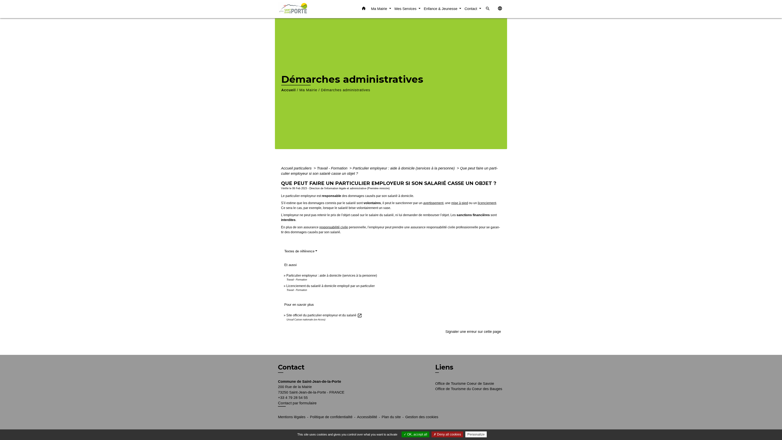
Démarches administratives (345, 90)
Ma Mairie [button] (379, 9)
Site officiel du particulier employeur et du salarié (324, 315)
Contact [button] (471, 9)
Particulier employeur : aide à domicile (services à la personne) (404, 168)
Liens (444, 367)
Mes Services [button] (405, 9)
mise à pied (459, 203)
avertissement (433, 203)
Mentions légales (291, 417)
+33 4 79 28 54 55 (293, 398)
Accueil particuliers (297, 168)
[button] (363, 9)
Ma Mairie (308, 90)
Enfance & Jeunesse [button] (441, 9)
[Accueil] (303, 9)
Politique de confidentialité (331, 417)
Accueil (288, 90)
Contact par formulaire (297, 403)
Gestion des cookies (421, 417)
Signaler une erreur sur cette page (473, 332)
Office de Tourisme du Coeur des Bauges (468, 389)
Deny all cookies (448, 434)
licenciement (487, 203)
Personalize (476, 434)
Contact (291, 367)
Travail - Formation (332, 168)
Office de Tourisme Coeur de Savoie (464, 384)
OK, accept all (416, 434)
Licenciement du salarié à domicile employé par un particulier (330, 286)
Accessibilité (367, 417)
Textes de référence (299, 251)
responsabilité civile (333, 227)
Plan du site (391, 417)
